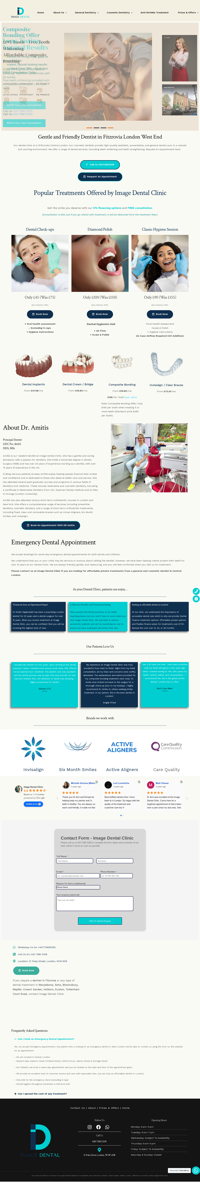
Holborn (49, 989)
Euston (59, 989)
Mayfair (17, 989)
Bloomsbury (70, 984)
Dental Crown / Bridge (78, 384)
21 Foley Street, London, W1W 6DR (99, 1155)
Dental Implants (33, 384)
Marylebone (46, 984)
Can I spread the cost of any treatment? (42, 1093)
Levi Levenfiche (79, 783)
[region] (100, 77)
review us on (32, 803)
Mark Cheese (119, 783)
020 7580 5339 (23, 114)
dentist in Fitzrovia (44, 980)
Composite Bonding (122, 384)
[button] (89, 127)
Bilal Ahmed (162, 783)
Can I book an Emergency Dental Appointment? (46, 1039)
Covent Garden (32, 989)
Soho (58, 984)
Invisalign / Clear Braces (166, 385)
